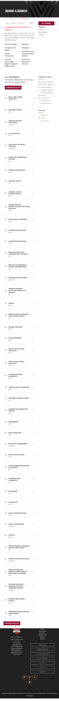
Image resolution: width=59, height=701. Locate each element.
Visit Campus (42, 663)
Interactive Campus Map (42, 654)
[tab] (19, 98)
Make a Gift (42, 671)
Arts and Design (11, 44)
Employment (17, 654)
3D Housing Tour (42, 658)
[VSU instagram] (34, 677)
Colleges (41, 35)
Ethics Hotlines (16, 650)
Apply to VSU (42, 667)
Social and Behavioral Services (26, 61)
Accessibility (17, 644)
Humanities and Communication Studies (28, 53)
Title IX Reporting (16, 646)
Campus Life (42, 635)
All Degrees (46, 23)
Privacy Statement (16, 648)
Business (25, 44)
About (42, 629)
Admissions (42, 631)
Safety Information (17, 652)
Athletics (42, 637)
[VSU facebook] (24, 677)
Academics (42, 633)
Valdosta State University (11, 18)
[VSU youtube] (29, 682)
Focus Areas (42, 32)
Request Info (42, 645)
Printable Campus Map (42, 649)
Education (25, 48)
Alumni (42, 639)
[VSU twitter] (29, 677)
